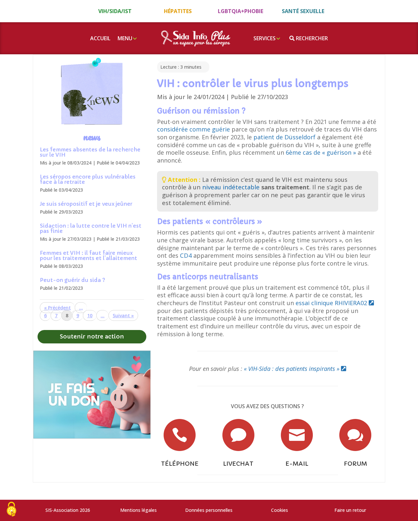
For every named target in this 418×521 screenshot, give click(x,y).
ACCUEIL (100, 38)
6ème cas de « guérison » (321, 152)
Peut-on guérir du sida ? (72, 280)
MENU (125, 38)
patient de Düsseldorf (285, 137)
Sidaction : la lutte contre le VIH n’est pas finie (90, 228)
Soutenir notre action (92, 336)
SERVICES (264, 38)
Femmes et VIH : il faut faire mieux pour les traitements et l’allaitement (88, 255)
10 (89, 315)
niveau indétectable (231, 187)
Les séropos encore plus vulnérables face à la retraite (88, 179)
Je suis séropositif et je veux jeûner (86, 203)
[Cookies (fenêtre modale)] (11, 509)
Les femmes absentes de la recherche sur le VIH (90, 152)
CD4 (186, 255)
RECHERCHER (311, 38)
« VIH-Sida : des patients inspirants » (292, 369)
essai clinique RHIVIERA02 (332, 303)
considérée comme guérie (194, 129)
